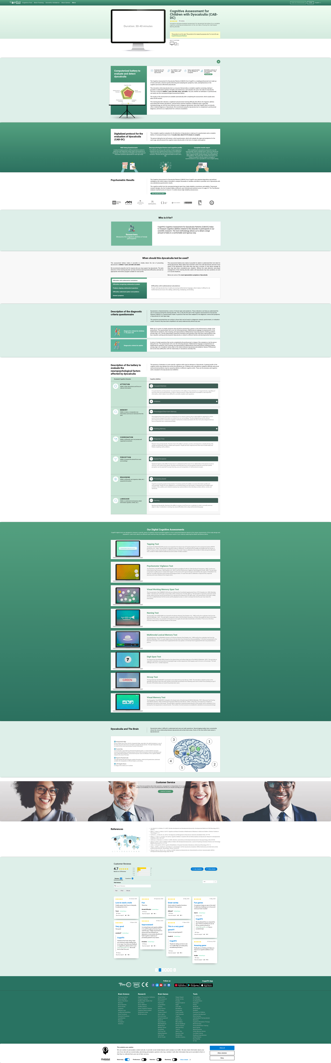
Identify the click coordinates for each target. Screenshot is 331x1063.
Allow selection (222, 1053)
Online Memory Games (199, 1031)
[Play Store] (193, 985)
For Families (196, 997)
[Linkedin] (168, 985)
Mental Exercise (197, 1029)
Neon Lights (161, 1014)
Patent (195, 1004)
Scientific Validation (52, 2)
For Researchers (197, 1001)
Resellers (195, 1010)
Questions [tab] (128, 878)
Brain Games (196, 1027)
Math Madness (162, 1023)
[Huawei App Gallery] (180, 985)
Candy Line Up (180, 999)
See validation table (158, 193)
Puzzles (178, 1001)
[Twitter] (157, 985)
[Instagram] (165, 985)
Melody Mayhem (162, 1033)
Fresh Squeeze (180, 1014)
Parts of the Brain (123, 1001)
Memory (120, 1020)
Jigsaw (178, 1016)
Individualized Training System (201, 1018)
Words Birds (179, 1035)
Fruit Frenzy (161, 1001)
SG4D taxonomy (142, 1014)
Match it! (160, 1020)
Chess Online (161, 997)
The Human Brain (123, 997)
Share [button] (119, 913)
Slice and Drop (180, 1027)
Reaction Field (179, 1033)
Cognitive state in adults (144, 1010)
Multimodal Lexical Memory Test (162, 635)
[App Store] (206, 985)
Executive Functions (123, 1016)
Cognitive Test (27, 2)
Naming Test (153, 613)
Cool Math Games (198, 1033)
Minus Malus (179, 1021)
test (116, 890)
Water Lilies (179, 1031)
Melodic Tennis (162, 1027)
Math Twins (179, 1020)
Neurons (120, 1002)
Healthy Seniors (142, 1006)
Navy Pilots (141, 1002)
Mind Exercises (197, 1023)
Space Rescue (162, 1021)
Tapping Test (153, 544)
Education (196, 1002)
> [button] (174, 970)
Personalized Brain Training (200, 1025)
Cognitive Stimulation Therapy (201, 1021)
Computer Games (143, 999)
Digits (177, 1004)
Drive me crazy (162, 1016)
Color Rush (161, 1035)
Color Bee (178, 1006)
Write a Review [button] (211, 869)
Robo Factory (161, 1008)
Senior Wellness (142, 1004)
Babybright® (196, 1008)
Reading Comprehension (200, 1035)
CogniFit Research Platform (179, 35)
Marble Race (161, 1025)
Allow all (222, 1048)
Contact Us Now (166, 791)
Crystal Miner (161, 1004)
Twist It (178, 1029)
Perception (121, 1021)
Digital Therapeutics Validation (146, 997)
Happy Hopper (180, 997)
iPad (122, 890)
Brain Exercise (197, 1016)
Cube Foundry (179, 1012)
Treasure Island (162, 1012)
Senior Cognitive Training (145, 1008)
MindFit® (195, 1006)
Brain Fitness (121, 1006)
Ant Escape (161, 1010)
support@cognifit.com (202, 927)
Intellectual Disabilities (124, 1012)
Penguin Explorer (180, 1002)
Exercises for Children (199, 1012)
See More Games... (181, 1037)
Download (208, 74)
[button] (126, 915)
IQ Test (195, 1040)
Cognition (121, 1008)
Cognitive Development (199, 1014)
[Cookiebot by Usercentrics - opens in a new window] (105, 1059)
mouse (128, 890)
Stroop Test (152, 677)
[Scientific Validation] (165, 208)
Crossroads (179, 1010)
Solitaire (160, 1006)
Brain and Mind (122, 999)
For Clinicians (196, 999)
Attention (120, 1023)
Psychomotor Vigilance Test (160, 566)
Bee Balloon (179, 1008)
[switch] (144, 1059)
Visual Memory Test (156, 697)
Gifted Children (197, 1037)
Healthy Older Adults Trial (145, 1001)
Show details (184, 1059)
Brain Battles (196, 1039)
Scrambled (161, 1029)
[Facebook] (153, 985)
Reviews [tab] (117, 878)
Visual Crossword (163, 1018)
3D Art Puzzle (161, 1037)
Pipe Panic (161, 1002)
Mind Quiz (196, 1020)
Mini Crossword (162, 999)
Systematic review (143, 1012)
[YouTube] (161, 985)
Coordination (121, 1018)
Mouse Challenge (180, 1023)
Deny (222, 1058)
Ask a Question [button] (198, 869)
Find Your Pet (161, 1031)
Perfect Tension (180, 1025)
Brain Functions (122, 1014)
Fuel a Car (178, 1018)
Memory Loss (122, 1010)
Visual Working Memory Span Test (163, 589)
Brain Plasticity (122, 1004)
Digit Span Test (154, 657)
